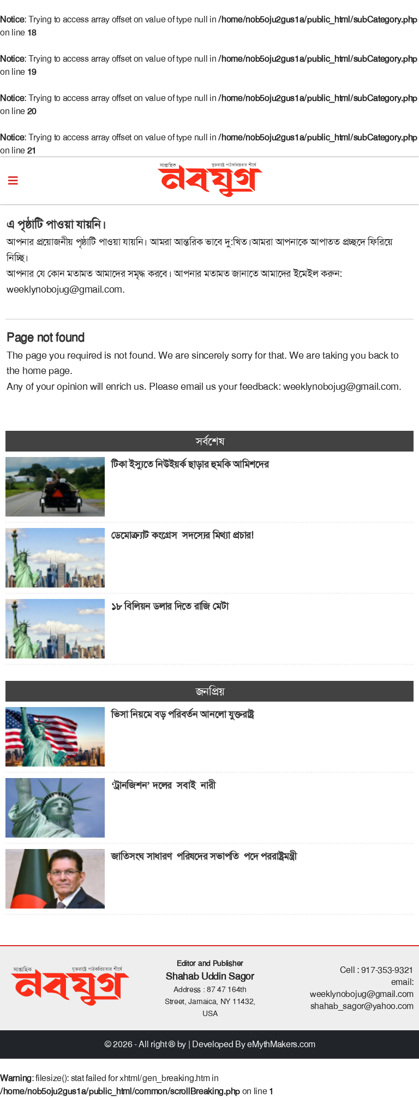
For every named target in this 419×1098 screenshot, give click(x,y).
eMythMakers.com (281, 1044)
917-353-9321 (387, 970)
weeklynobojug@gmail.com (64, 289)
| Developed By (218, 1044)
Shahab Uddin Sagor (210, 976)
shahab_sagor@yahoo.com (362, 1006)
